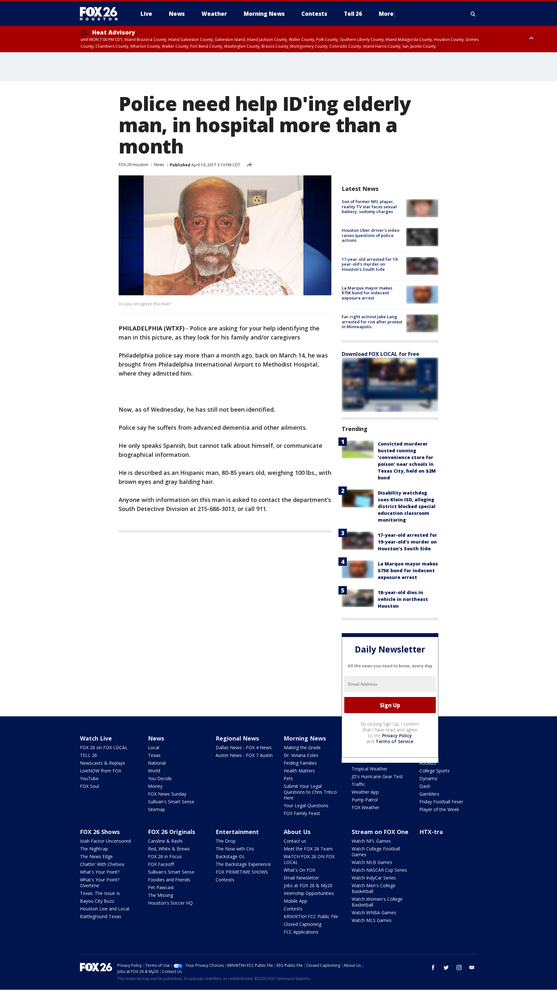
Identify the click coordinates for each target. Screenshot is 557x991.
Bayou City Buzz (97, 901)
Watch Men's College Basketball (374, 888)
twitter (446, 967)
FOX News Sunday (167, 794)
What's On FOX (299, 870)
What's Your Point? (99, 872)
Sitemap (156, 809)
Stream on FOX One (380, 832)
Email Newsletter (301, 878)
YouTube (89, 778)
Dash (424, 786)
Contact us (295, 841)
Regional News (237, 738)
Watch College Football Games (376, 852)
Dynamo (428, 778)
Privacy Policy (397, 735)
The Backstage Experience (243, 864)
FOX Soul (89, 786)
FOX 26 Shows (100, 832)
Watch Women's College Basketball (377, 902)
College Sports (434, 771)
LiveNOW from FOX (100, 771)
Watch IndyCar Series (374, 878)
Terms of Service (394, 741)
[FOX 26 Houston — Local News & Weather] (101, 14)
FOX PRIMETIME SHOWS (242, 872)
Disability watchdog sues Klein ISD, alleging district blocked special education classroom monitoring (406, 506)
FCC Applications (301, 932)
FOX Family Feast (302, 813)
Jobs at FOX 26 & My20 (308, 885)
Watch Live (96, 738)
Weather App (365, 792)
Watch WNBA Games (374, 912)
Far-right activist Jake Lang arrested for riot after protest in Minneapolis (372, 321)
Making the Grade (302, 747)
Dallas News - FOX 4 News (244, 747)
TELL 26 (88, 755)
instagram (459, 967)
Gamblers (429, 794)
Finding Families (300, 763)
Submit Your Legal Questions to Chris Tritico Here (310, 792)
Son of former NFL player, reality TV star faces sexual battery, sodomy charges (369, 206)
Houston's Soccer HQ (170, 903)
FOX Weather (365, 807)
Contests (225, 880)
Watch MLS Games (372, 920)
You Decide (160, 778)
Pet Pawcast (161, 887)
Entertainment (237, 832)
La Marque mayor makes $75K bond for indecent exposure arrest (367, 293)
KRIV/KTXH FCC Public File (311, 916)
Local (153, 747)
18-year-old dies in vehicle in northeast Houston (403, 599)
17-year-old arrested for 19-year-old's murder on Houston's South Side (370, 264)
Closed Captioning (302, 924)
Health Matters (299, 771)
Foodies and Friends (169, 880)
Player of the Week (439, 809)
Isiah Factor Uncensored (105, 841)
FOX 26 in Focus (165, 856)
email (472, 967)
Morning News (305, 738)
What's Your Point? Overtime (99, 882)
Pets (288, 778)
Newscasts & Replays (102, 763)
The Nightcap (94, 849)
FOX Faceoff (161, 864)
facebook (433, 967)
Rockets (427, 763)
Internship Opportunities (309, 893)
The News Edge (96, 856)
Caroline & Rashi (165, 841)
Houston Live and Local (104, 909)
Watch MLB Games (372, 862)
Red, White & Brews (169, 849)
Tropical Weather (369, 769)
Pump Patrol (365, 800)
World (154, 771)
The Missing (160, 895)
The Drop (226, 841)
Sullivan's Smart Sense (171, 802)
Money (155, 786)
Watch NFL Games (371, 841)
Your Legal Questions (306, 805)
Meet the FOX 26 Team (308, 849)
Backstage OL (230, 856)
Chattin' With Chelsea (102, 864)
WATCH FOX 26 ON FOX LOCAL (309, 859)
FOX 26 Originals (171, 832)
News (159, 164)
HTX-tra (431, 832)
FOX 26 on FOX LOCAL (104, 747)
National (157, 763)
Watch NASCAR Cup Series (379, 870)
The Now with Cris (235, 849)
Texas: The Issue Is (100, 893)
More (386, 13)
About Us (297, 832)
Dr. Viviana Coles (301, 755)
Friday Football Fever (441, 802)
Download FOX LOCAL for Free (380, 354)
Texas (154, 755)
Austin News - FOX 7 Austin (244, 755)
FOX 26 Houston (133, 164)
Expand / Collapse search (473, 14)
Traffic (358, 784)
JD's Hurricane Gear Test (377, 776)
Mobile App (295, 901)
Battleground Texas (100, 916)
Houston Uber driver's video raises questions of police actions (370, 235)
